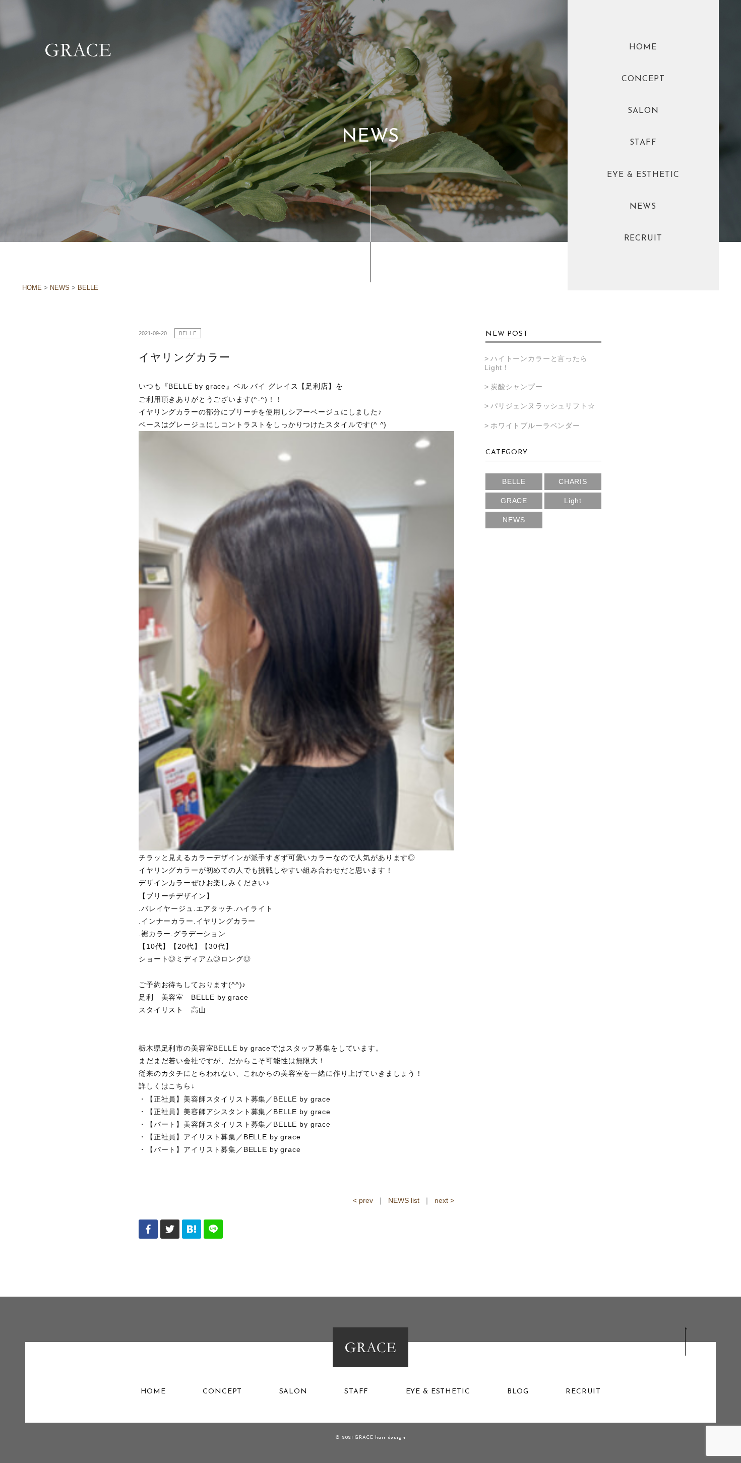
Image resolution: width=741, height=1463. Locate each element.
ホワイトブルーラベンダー (535, 425)
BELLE (88, 287)
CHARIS (573, 481)
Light (573, 501)
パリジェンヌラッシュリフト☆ (542, 406)
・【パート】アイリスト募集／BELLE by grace (220, 1149)
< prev (363, 1200)
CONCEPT (643, 79)
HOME (643, 47)
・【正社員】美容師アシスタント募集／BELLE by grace (235, 1112)
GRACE (514, 501)
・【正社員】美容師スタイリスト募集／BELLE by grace (235, 1099)
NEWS (643, 207)
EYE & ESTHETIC (643, 175)
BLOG (518, 1391)
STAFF (643, 143)
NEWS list (403, 1200)
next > (444, 1200)
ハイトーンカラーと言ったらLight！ (536, 363)
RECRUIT (643, 238)
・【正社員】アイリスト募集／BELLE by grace (220, 1137)
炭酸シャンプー (516, 387)
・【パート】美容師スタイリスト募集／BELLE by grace (235, 1124)
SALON (643, 111)
